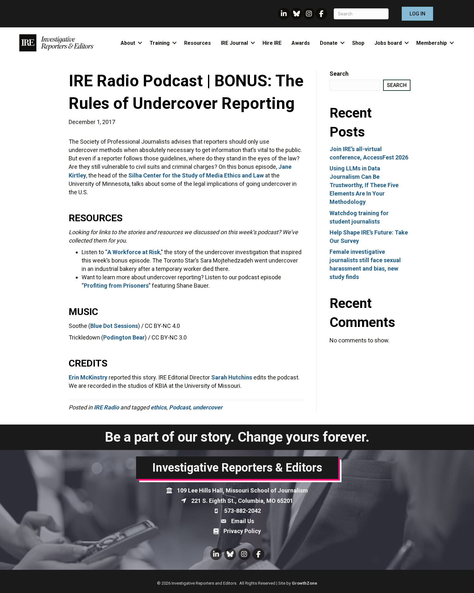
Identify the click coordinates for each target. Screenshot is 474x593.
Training (160, 43)
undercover (207, 407)
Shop (358, 43)
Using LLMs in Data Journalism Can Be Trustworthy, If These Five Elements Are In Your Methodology (364, 185)
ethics (158, 407)
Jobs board (388, 43)
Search (339, 73)
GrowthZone (304, 583)
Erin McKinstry (88, 377)
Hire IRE (271, 43)
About (128, 43)
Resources (197, 43)
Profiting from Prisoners (116, 285)
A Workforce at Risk (133, 252)
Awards (300, 43)
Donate (329, 43)
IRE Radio (106, 407)
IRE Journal (234, 43)
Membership (431, 43)
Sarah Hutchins (231, 377)
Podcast (179, 407)
